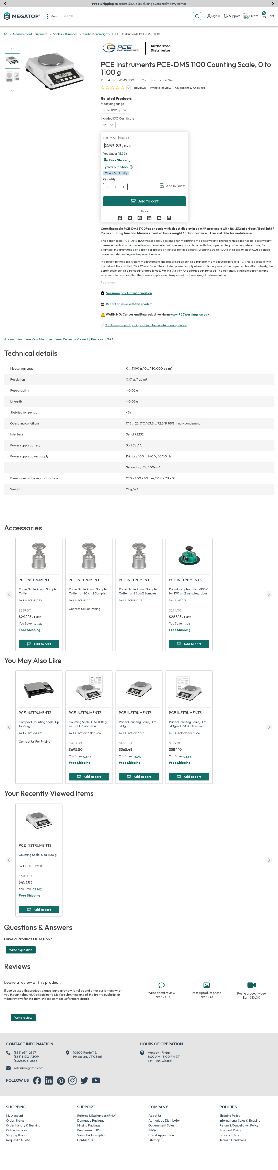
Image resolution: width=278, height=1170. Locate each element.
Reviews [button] (140, 87)
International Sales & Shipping (239, 1120)
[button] (131, 167)
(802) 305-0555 (25, 1061)
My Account (14, 1115)
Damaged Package (91, 1120)
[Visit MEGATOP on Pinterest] (61, 1080)
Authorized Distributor (164, 1120)
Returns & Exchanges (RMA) (96, 1115)
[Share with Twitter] (130, 218)
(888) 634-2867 (25, 1052)
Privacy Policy (229, 1135)
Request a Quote (18, 1140)
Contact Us (85, 1140)
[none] (52, 16)
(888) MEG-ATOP (26, 1057)
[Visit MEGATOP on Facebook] (37, 1080)
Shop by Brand (16, 1135)
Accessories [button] (13, 339)
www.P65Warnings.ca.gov (189, 314)
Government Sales (161, 1125)
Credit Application (161, 1135)
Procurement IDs (89, 1130)
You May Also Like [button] (38, 339)
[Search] (197, 16)
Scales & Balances (65, 34)
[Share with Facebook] (120, 218)
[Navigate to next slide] (273, 4)
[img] (170, 48)
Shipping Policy (229, 1115)
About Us (155, 1115)
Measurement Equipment (30, 34)
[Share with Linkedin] (149, 218)
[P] (169, 218)
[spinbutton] (115, 186)
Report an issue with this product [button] (129, 304)
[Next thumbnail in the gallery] (12, 90)
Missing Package (89, 1125)
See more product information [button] (129, 293)
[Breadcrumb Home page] (5, 34)
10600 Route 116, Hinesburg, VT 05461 (87, 1054)
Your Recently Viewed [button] (71, 339)
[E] (159, 218)
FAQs (152, 1130)
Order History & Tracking (23, 1125)
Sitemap (154, 1140)
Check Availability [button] (116, 173)
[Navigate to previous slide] (5, 4)
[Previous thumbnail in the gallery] (12, 48)
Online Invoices (16, 1130)
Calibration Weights (96, 34)
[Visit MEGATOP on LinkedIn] (49, 1080)
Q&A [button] (110, 339)
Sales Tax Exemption (91, 1135)
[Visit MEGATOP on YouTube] (96, 1080)
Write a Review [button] (160, 87)
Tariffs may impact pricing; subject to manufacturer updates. (146, 325)
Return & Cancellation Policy (238, 1125)
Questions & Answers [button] (190, 87)
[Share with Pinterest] (140, 218)
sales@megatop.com (28, 1068)
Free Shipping (29, 630)
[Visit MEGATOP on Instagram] (72, 1080)
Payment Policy (230, 1130)
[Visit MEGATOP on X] (84, 1080)
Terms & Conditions (232, 1140)
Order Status (15, 1120)
